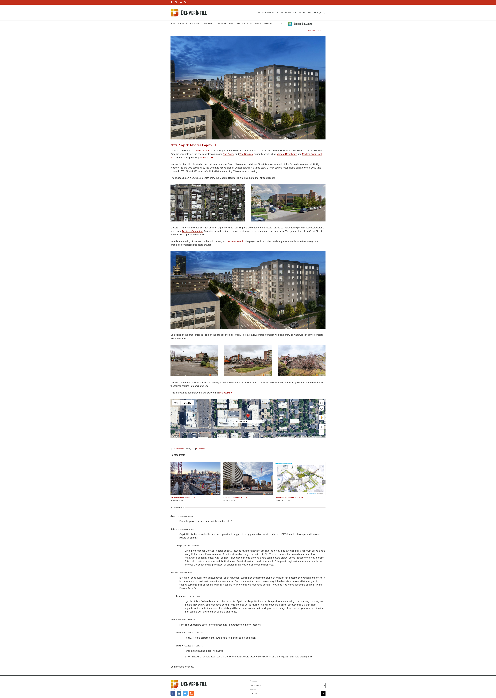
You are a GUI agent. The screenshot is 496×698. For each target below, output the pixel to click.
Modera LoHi (206, 157)
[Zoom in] (321, 426)
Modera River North (287, 154)
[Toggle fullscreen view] (321, 402)
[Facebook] (173, 693)
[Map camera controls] (321, 408)
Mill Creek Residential (202, 150)
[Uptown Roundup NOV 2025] (248, 463)
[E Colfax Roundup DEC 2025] (195, 463)
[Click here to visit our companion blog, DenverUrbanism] (294, 23)
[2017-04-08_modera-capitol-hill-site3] (302, 346)
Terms (323, 437)
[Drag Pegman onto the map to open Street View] (321, 417)
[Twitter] (185, 693)
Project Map (225, 392)
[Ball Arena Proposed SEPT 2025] (301, 463)
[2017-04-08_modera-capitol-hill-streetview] (288, 185)
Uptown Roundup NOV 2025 (235, 498)
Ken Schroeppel (178, 449)
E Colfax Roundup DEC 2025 (183, 498)
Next (320, 30)
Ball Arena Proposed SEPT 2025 (289, 498)
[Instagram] (179, 693)
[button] (248, 416)
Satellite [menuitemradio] (187, 403)
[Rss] (191, 693)
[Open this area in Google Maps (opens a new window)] (175, 436)
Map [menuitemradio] (176, 403)
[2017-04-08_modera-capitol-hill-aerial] (208, 185)
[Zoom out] (321, 432)
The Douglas (246, 154)
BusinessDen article (192, 231)
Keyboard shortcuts (281, 437)
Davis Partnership (235, 241)
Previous (311, 30)
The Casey (228, 154)
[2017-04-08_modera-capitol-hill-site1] (194, 346)
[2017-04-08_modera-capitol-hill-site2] (248, 346)
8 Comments (200, 449)
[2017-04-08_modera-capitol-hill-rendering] (248, 252)
